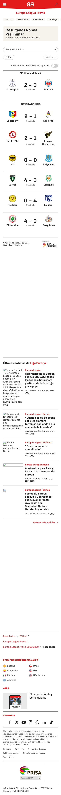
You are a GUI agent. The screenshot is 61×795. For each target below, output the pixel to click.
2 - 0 (30, 85)
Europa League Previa (30, 13)
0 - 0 (30, 160)
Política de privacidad (37, 749)
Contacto (7, 749)
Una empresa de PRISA (30, 770)
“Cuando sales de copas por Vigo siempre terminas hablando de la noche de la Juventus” (40, 422)
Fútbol (23, 636)
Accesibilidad (9, 757)
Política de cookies (11, 753)
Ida (10, 57)
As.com (28, 390)
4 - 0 (30, 180)
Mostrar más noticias (44, 522)
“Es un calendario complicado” (36, 448)
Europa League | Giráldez (38, 442)
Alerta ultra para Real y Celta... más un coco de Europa (39, 471)
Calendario (38, 19)
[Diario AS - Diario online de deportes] (30, 4)
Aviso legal (19, 749)
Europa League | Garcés (37, 414)
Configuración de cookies (34, 753)
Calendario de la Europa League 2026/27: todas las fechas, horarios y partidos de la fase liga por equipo (40, 380)
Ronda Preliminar (15, 49)
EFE (34, 390)
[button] (31, 778)
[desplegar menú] (5, 4)
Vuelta (49, 57)
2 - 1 (30, 116)
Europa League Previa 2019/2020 (21, 647)
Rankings (52, 19)
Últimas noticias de (24, 363)
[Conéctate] (56, 4)
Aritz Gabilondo (32, 479)
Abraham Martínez (33, 431)
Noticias (9, 19)
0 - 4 (30, 200)
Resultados (23, 19)
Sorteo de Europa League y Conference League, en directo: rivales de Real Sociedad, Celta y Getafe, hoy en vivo (38, 501)
